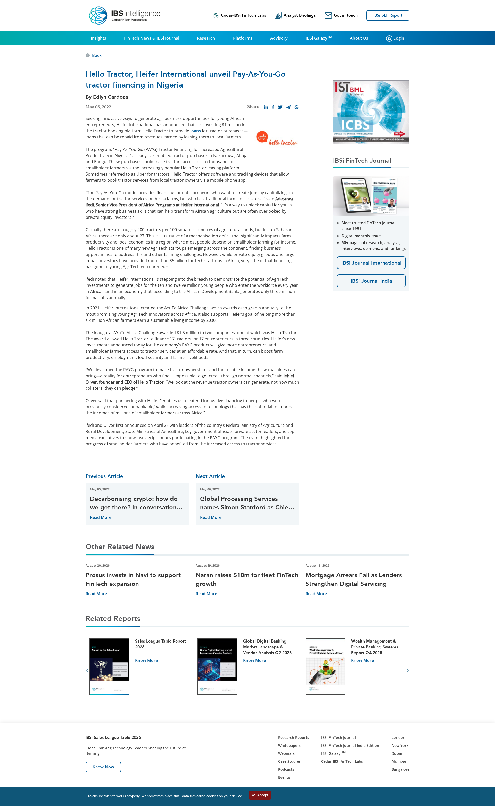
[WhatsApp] (296, 107)
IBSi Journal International (371, 263)
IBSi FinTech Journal (338, 737)
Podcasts (286, 769)
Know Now (103, 767)
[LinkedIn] (266, 107)
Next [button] (407, 670)
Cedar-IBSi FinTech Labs (243, 15)
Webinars (286, 753)
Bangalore (400, 769)
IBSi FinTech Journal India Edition (350, 745)
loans (195, 131)
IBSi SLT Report (387, 15)
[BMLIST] (371, 112)
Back (97, 55)
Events (284, 777)
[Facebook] (273, 107)
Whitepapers (289, 745)
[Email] (288, 107)
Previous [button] (87, 670)
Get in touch (346, 15)
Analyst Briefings (300, 15)
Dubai (397, 753)
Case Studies (289, 761)
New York (400, 745)
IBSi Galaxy (319, 38)
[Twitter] (280, 107)
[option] (140, 670)
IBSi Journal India (371, 281)
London (398, 737)
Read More (100, 517)
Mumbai (399, 761)
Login (398, 38)
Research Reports (293, 737)
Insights (98, 38)
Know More (146, 660)
